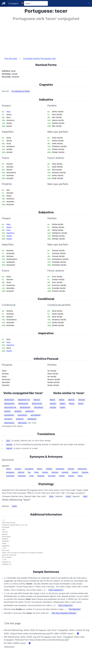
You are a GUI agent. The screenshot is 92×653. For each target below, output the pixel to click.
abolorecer (37, 403)
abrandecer (25, 407)
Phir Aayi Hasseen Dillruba (64, 613)
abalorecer (9, 399)
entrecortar (82, 469)
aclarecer (30, 411)
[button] (88, 3)
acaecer (18, 411)
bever (80, 403)
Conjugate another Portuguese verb (39, 58)
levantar (65, 472)
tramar (61, 476)
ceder (62, 407)
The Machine (74, 609)
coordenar (29, 469)
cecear (53, 407)
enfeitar (49, 469)
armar (8, 469)
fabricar (21, 472)
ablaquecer (9, 403)
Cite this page (10, 58)
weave (9, 444)
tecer (68, 496)
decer (52, 399)
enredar (71, 469)
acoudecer (35, 415)
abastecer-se (24, 399)
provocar (51, 476)
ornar (31, 476)
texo (51, 496)
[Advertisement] (46, 38)
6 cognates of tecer (21, 91)
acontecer (22, 415)
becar (71, 403)
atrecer (81, 399)
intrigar (45, 472)
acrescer (8, 419)
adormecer (9, 423)
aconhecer (9, 415)
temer (61, 399)
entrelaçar (10, 472)
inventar (55, 472)
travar (80, 476)
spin (8, 440)
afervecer (22, 423)
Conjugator (13, 3)
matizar (75, 472)
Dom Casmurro (55, 590)
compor (18, 469)
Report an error (9, 647)
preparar (40, 476)
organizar (22, 476)
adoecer (19, 419)
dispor (39, 469)
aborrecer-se (10, 407)
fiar (29, 472)
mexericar (10, 476)
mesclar (85, 472)
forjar (36, 472)
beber (62, 403)
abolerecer (23, 403)
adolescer (31, 419)
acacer (7, 411)
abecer (37, 399)
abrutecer (38, 407)
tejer (85, 496)
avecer (53, 403)
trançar (71, 476)
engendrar (60, 469)
